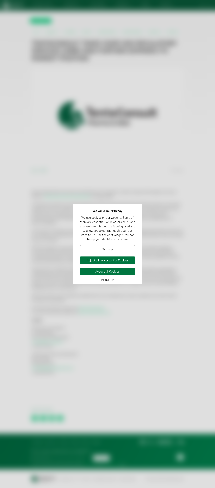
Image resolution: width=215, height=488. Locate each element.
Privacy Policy (107, 280)
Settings (107, 249)
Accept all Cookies (107, 271)
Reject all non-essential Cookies (107, 260)
